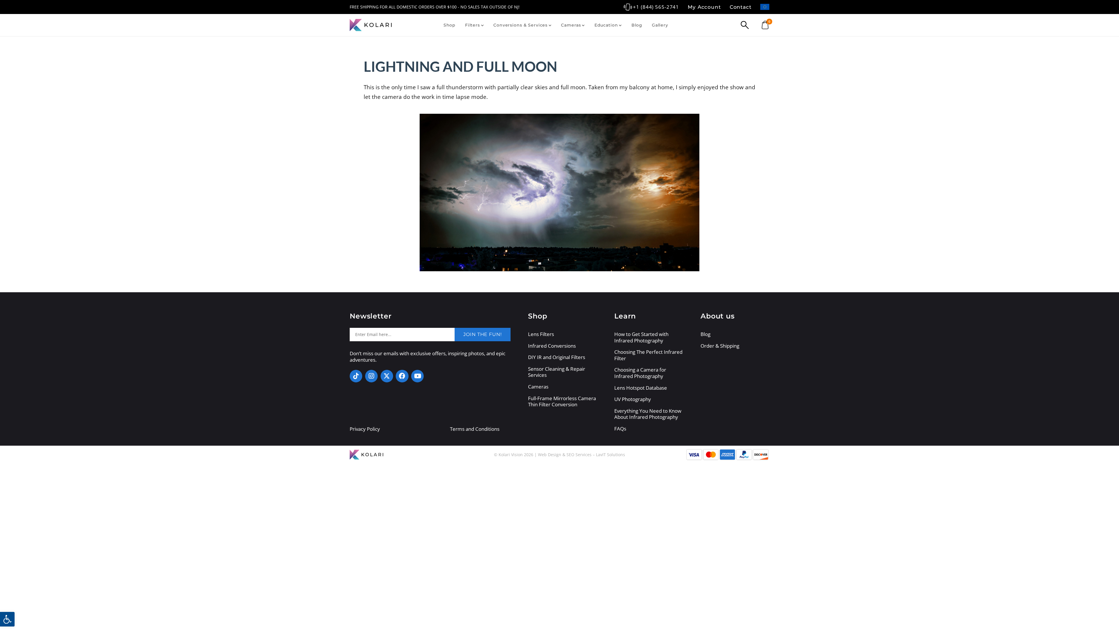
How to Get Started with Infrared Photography (641, 337)
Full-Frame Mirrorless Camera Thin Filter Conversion (562, 401)
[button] (7, 619)
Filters (472, 25)
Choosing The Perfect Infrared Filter (648, 355)
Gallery (660, 25)
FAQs (620, 429)
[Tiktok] (356, 376)
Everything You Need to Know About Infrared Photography (647, 414)
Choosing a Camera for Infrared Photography (640, 373)
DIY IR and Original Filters (556, 357)
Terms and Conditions (474, 429)
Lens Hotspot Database (640, 388)
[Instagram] (371, 376)
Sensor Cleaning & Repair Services (556, 372)
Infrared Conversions (552, 346)
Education (606, 25)
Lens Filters (541, 334)
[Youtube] (417, 376)
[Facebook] (402, 376)
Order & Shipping (720, 346)
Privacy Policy (365, 429)
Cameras (571, 25)
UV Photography (632, 399)
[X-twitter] (387, 376)
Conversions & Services (520, 25)
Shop (449, 25)
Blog (636, 25)
